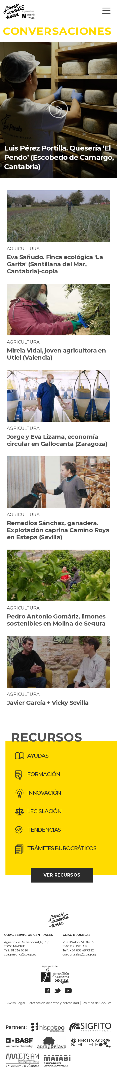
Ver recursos (62, 875)
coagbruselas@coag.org (79, 954)
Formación (43, 774)
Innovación (44, 792)
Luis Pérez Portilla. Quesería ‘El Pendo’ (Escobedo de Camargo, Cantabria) (59, 157)
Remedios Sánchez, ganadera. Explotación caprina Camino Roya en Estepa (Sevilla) (58, 530)
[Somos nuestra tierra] (58, 12)
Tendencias (44, 829)
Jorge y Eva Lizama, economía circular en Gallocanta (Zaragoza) (57, 440)
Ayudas (37, 755)
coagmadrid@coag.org (20, 954)
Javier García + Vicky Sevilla (47, 702)
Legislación (44, 811)
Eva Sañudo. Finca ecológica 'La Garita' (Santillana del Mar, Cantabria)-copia (55, 264)
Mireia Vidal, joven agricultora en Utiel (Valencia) (56, 354)
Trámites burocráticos (61, 848)
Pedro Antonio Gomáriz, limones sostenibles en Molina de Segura (56, 620)
